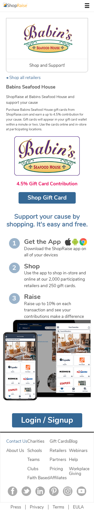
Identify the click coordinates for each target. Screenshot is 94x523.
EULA (78, 507)
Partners (58, 459)
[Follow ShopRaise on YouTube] (81, 491)
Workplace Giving (79, 471)
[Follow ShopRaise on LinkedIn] (40, 491)
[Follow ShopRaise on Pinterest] (54, 491)
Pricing (56, 469)
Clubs (32, 469)
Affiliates (58, 478)
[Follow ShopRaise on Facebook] (12, 491)
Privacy (37, 507)
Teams (33, 459)
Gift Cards (59, 441)
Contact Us (16, 441)
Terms (58, 507)
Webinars (78, 450)
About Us (15, 450)
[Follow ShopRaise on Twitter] (26, 491)
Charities (35, 441)
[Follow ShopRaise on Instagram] (67, 491)
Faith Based (38, 478)
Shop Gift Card (47, 198)
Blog (73, 441)
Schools (34, 450)
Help (73, 459)
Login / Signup (47, 420)
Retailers (58, 450)
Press (16, 507)
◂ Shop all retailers (23, 77)
